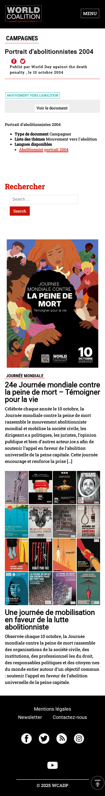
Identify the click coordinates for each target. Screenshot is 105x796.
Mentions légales (52, 709)
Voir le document (52, 107)
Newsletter (30, 717)
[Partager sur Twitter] (23, 61)
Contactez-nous (70, 717)
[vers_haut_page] (97, 783)
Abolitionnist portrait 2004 (43, 149)
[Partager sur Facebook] (14, 61)
